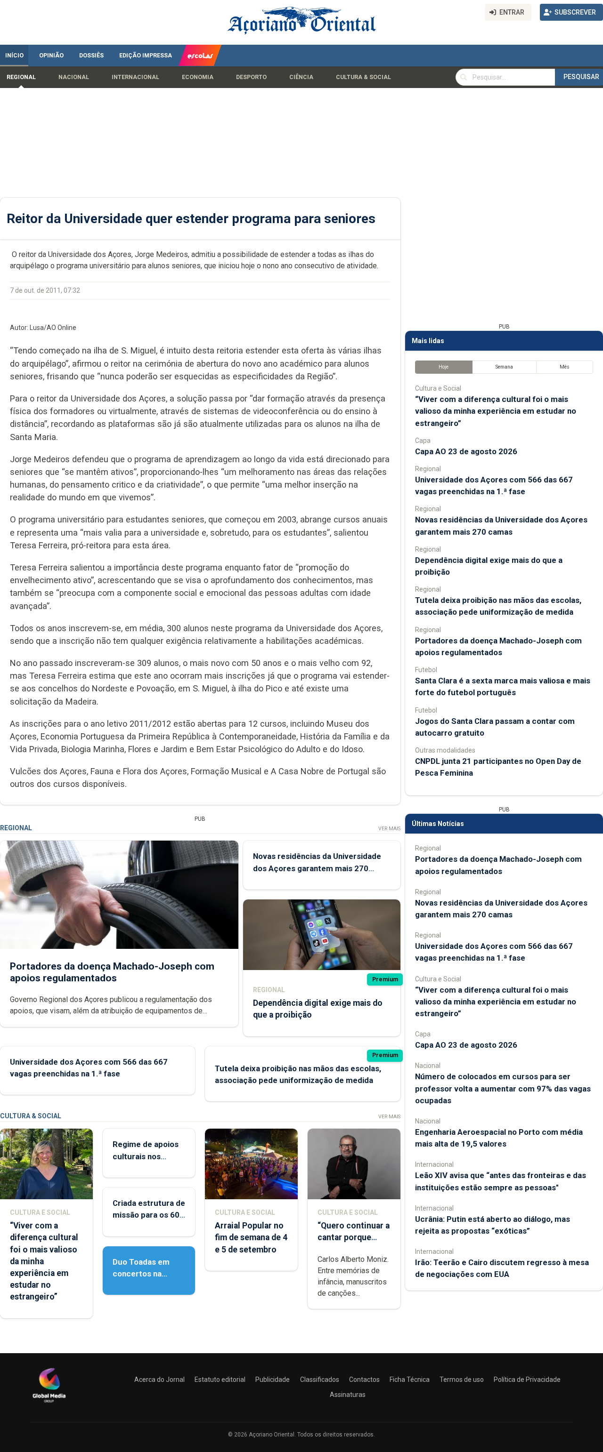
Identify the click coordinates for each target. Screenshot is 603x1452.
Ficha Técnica (410, 1379)
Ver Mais (389, 829)
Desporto (251, 77)
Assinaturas (348, 1394)
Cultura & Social (363, 77)
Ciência (301, 77)
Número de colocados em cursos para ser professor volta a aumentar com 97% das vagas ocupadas (503, 1088)
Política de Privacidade (527, 1379)
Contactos (364, 1379)
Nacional (73, 77)
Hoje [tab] (443, 367)
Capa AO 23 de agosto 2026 (466, 451)
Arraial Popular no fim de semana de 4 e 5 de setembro (251, 1237)
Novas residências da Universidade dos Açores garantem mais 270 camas (317, 867)
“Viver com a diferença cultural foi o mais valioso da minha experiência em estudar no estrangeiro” (495, 410)
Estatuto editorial (220, 1379)
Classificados (319, 1379)
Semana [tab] (504, 367)
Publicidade (272, 1379)
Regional (21, 77)
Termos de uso (462, 1379)
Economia (197, 77)
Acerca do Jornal (159, 1379)
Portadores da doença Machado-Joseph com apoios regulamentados (112, 972)
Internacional (135, 77)
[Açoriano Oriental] (49, 1403)
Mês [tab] (565, 367)
